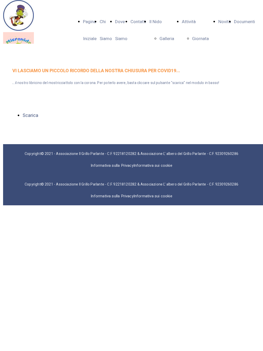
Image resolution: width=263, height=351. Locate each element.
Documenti (244, 22)
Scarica (30, 115)
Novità (224, 22)
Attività (189, 22)
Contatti (138, 22)
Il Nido (155, 22)
